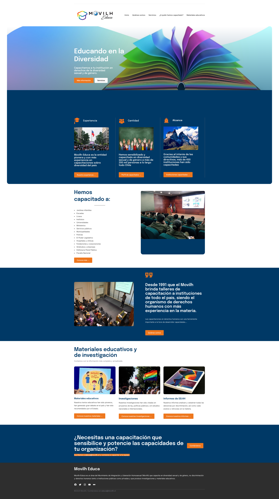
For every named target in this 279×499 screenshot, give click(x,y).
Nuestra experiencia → (86, 175)
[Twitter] (80, 484)
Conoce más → (83, 260)
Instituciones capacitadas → (178, 175)
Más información (84, 80)
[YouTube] (89, 484)
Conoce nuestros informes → (178, 416)
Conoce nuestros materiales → (90, 416)
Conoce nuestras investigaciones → (137, 416)
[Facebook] (75, 484)
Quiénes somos (154, 333)
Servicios (101, 80)
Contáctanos (195, 446)
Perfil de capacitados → (131, 175)
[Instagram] (84, 484)
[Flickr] (94, 484)
